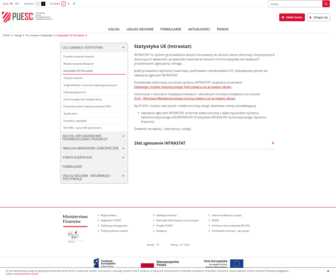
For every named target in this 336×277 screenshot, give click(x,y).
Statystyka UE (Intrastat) (70, 35)
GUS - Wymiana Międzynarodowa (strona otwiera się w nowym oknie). (185, 98)
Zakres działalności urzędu (227, 215)
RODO (215, 220)
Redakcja (161, 231)
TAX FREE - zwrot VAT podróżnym (82, 128)
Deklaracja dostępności (114, 225)
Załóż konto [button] (293, 17)
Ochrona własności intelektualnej (82, 99)
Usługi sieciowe (140, 29)
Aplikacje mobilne (166, 215)
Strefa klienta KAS (77, 157)
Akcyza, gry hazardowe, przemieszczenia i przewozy (85, 137)
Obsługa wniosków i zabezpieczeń (90, 148)
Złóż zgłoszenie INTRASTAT (160, 143)
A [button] (38, 4)
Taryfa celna (70, 113)
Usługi (114, 29)
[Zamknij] (328, 271)
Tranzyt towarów (73, 78)
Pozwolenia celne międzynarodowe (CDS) (87, 106)
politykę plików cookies (26, 273)
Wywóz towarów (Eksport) (78, 63)
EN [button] (17, 3)
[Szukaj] (326, 3)
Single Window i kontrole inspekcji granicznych (90, 85)
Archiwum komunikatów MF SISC (231, 225)
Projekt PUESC (164, 225)
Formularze (170, 29)
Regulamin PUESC (111, 220)
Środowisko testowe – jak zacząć (231, 231)
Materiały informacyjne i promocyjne (177, 220)
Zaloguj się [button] (320, 17)
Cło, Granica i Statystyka (39, 35)
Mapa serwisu (109, 215)
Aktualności (199, 29)
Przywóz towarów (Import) (78, 56)
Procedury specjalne (75, 121)
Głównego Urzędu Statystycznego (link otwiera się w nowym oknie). (183, 87)
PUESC (6, 35)
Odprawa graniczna (74, 92)
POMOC (223, 29)
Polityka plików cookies (114, 231)
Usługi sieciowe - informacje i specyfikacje (86, 177)
